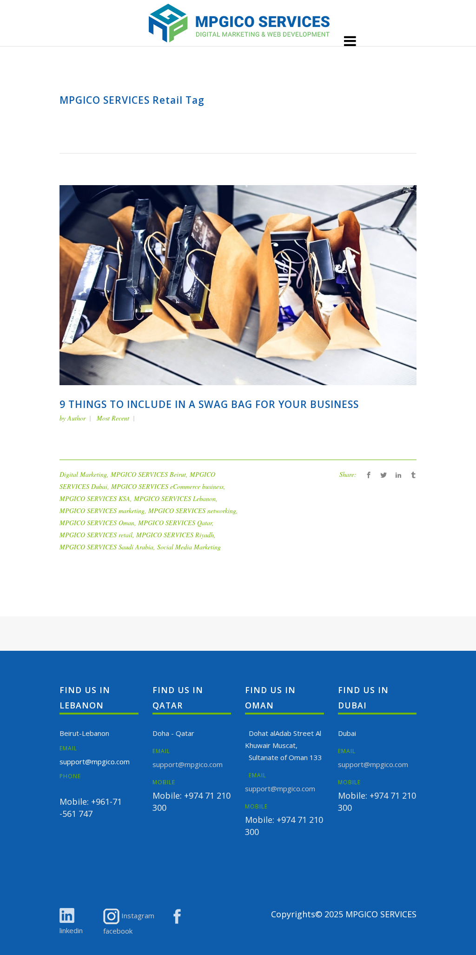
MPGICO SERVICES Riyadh (175, 534)
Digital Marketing (83, 474)
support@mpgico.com (95, 761)
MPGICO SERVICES (380, 914)
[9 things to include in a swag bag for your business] (238, 284)
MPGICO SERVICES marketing (102, 510)
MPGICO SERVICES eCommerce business (167, 486)
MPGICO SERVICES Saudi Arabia (106, 546)
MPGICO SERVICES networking (192, 510)
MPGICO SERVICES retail (96, 534)
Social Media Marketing (189, 546)
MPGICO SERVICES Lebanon (175, 498)
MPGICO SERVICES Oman (97, 522)
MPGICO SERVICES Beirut (148, 474)
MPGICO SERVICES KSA (95, 498)
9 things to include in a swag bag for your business (209, 404)
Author (76, 418)
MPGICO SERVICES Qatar (175, 522)
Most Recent (113, 418)
